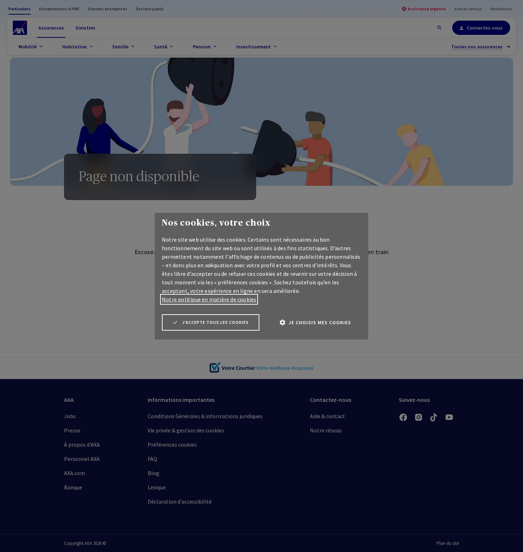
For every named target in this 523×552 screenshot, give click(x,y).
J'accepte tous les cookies (215, 322)
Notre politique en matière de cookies (209, 299)
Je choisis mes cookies (320, 322)
